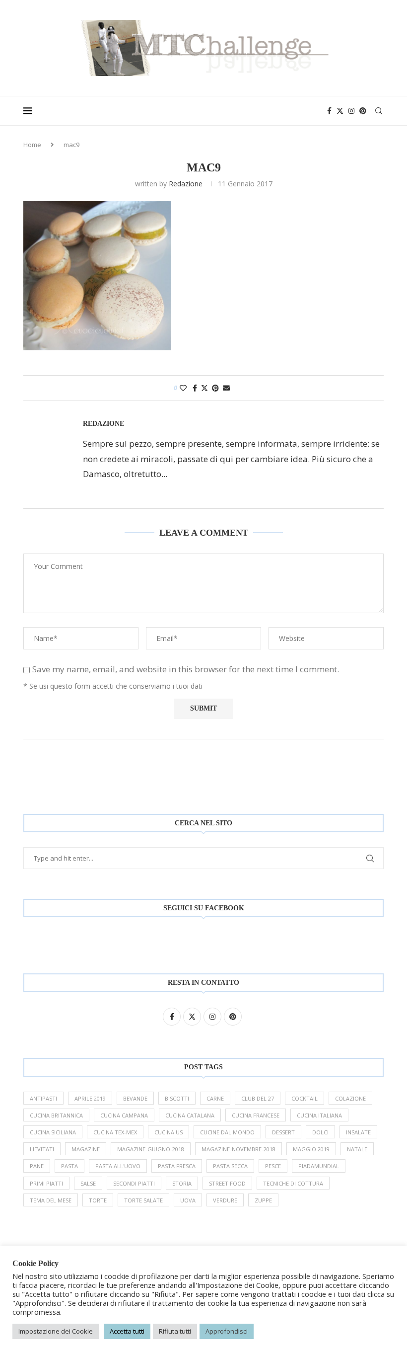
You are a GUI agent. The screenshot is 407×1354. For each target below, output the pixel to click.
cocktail (304, 1098)
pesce (273, 1166)
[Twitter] (340, 110)
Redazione (186, 183)
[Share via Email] (226, 388)
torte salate (143, 1200)
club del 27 (257, 1098)
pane (37, 1166)
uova (188, 1200)
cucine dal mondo (227, 1132)
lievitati (42, 1149)
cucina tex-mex (115, 1132)
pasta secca (230, 1166)
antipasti (43, 1098)
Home (32, 144)
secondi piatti (134, 1183)
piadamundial (318, 1166)
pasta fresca (177, 1166)
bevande (135, 1098)
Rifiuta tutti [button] (175, 1331)
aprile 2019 (90, 1098)
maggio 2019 (311, 1149)
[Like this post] (183, 388)
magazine (85, 1149)
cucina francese (255, 1115)
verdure (225, 1200)
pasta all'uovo (117, 1166)
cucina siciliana (53, 1132)
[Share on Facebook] (195, 388)
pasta (69, 1166)
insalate (358, 1132)
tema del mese (50, 1200)
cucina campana (124, 1115)
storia (182, 1183)
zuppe (263, 1200)
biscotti (177, 1098)
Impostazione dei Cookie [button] (55, 1331)
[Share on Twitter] (204, 388)
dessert (283, 1132)
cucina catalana (189, 1115)
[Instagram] (351, 110)
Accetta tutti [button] (127, 1331)
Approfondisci (226, 1331)
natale (357, 1149)
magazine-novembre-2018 (238, 1149)
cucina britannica (56, 1115)
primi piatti (46, 1183)
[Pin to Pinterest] (215, 388)
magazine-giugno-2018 (150, 1149)
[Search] (379, 110)
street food (227, 1183)
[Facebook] (329, 110)
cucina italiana (319, 1115)
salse (88, 1183)
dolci (320, 1132)
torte (98, 1200)
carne (215, 1098)
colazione (350, 1098)
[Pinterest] (362, 110)
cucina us (168, 1132)
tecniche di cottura (293, 1183)
